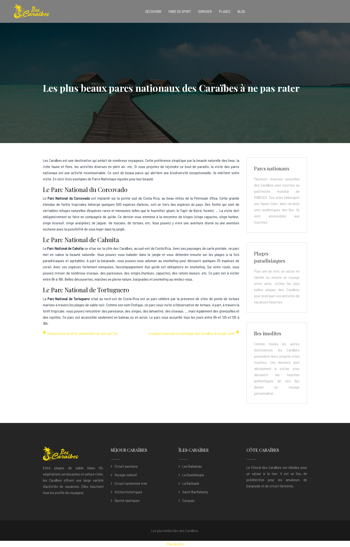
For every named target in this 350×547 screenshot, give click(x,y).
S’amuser (205, 11)
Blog (241, 11)
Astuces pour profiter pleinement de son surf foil (82, 333)
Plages (224, 11)
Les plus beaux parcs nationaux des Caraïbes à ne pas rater (191, 333)
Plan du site (175, 544)
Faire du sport (180, 11)
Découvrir (153, 11)
